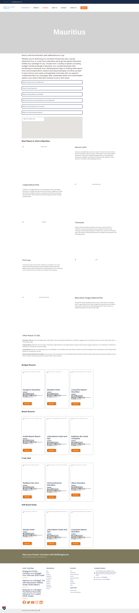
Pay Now (84, 7)
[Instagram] (37, 602)
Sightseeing (31, 393)
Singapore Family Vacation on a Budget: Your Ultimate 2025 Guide (33, 573)
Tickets (29, 395)
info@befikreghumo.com (17, 2)
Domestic (36, 7)
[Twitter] (28, 602)
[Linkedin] (41, 602)
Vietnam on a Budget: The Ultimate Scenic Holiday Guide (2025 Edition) (33, 582)
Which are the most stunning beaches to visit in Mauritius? (39, 100)
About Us (54, 7)
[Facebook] (24, 602)
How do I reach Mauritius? (30, 88)
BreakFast (34, 395)
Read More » (25, 577)
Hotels (25, 393)
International (25, 7)
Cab (25, 395)
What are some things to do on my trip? (33, 106)
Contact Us (73, 7)
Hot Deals (45, 7)
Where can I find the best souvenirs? (33, 112)
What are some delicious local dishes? (33, 94)
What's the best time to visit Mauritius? (33, 82)
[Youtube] (32, 602)
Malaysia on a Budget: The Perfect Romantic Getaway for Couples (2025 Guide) (31, 593)
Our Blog (63, 7)
